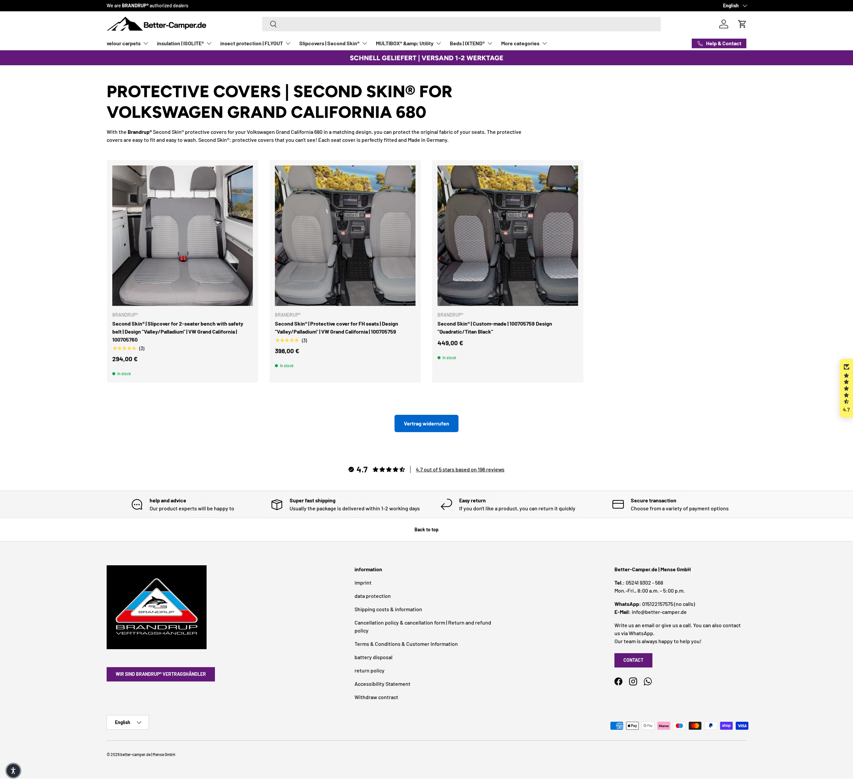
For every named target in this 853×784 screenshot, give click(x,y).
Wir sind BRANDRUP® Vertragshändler (161, 674)
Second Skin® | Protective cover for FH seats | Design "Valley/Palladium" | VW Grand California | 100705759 (336, 327)
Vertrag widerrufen (426, 423)
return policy (370, 670)
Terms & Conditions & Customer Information (406, 644)
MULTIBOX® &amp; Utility (404, 43)
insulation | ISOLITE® (180, 43)
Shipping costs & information (388, 609)
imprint (363, 582)
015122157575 (657, 604)
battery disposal (374, 657)
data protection (373, 596)
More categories (520, 43)
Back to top (426, 529)
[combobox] (461, 24)
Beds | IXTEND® (467, 43)
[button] (846, 388)
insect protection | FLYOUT (251, 43)
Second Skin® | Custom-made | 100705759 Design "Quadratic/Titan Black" (494, 327)
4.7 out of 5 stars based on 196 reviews (460, 469)
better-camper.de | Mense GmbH (147, 754)
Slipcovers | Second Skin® (329, 43)
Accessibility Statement (383, 683)
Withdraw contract (376, 697)
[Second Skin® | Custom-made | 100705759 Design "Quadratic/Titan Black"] (507, 235)
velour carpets (124, 43)
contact (633, 660)
